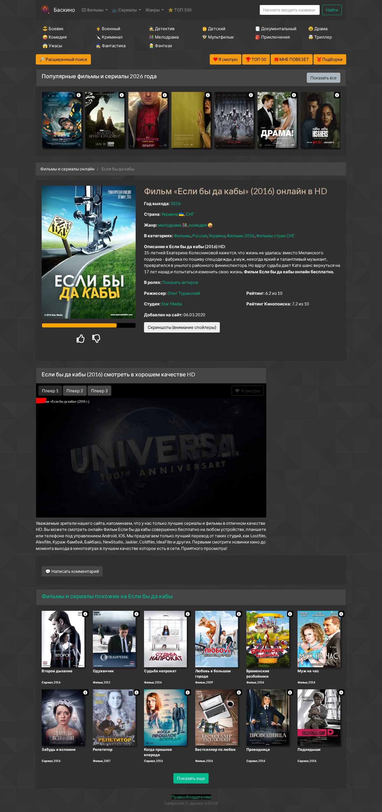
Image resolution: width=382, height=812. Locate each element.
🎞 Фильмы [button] (93, 9)
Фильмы (182, 235)
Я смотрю (249, 390)
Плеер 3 (99, 390)
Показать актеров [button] (180, 282)
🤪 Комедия (55, 36)
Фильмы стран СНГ (275, 235)
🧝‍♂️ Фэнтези (160, 45)
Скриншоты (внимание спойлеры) (182, 327)
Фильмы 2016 (240, 235)
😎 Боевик (53, 28)
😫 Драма (317, 28)
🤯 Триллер (320, 36)
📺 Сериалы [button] (125, 9)
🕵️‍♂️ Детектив (162, 28)
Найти (332, 9)
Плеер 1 (50, 390)
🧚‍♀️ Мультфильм (218, 36)
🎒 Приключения (272, 36)
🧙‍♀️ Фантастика (111, 45)
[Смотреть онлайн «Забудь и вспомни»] (63, 717)
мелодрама (169, 224)
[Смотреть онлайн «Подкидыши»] (319, 717)
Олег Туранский (184, 293)
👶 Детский (213, 28)
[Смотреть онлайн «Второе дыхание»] (63, 638)
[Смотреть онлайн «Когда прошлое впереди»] (165, 717)
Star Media (171, 303)
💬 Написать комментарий (72, 571)
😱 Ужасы (52, 45)
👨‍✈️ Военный (108, 28)
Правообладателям (191, 796)
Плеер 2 (75, 390)
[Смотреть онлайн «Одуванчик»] (114, 638)
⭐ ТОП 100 (180, 9)
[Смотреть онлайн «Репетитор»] (114, 717)
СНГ (190, 214)
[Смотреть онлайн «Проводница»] (267, 717)
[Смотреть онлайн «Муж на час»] (319, 638)
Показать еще (191, 778)
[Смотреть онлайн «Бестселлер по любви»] (216, 717)
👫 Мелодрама (164, 36)
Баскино (64, 9)
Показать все (323, 77)
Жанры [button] (153, 9)
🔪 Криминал (109, 36)
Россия (199, 235)
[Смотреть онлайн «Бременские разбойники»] (267, 638)
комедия (198, 224)
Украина (169, 214)
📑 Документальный (274, 28)
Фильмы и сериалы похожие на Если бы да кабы (107, 596)
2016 (176, 203)
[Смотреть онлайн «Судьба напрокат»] (165, 638)
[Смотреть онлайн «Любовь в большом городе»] (216, 638)
